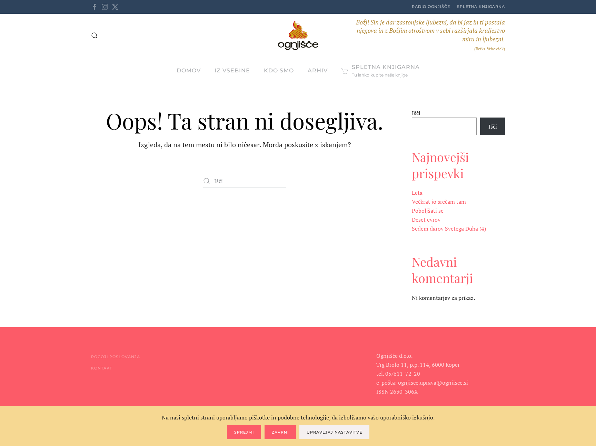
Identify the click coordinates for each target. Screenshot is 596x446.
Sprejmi (244, 432)
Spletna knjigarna (481, 6)
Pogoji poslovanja (115, 356)
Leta (417, 192)
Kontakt (101, 368)
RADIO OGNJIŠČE (431, 6)
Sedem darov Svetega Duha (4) (449, 228)
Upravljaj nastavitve (334, 432)
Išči (416, 113)
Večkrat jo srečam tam (439, 201)
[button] (94, 35)
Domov (189, 70)
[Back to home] (298, 35)
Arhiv (318, 70)
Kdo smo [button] (279, 70)
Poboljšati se (428, 210)
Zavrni (280, 432)
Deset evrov (426, 219)
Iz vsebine (232, 70)
